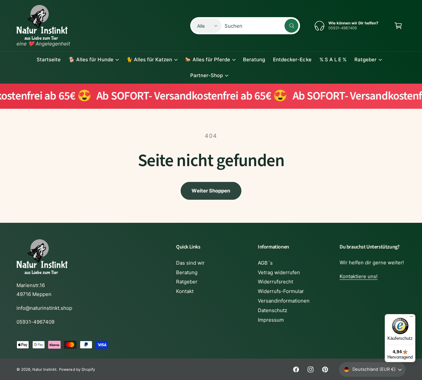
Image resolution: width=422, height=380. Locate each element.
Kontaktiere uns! (358, 276)
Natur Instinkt (44, 369)
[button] (398, 25)
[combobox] (261, 25)
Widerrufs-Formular (281, 291)
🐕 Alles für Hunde (91, 59)
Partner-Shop (206, 75)
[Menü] (411, 318)
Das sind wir (190, 263)
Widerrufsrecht (275, 281)
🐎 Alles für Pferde (207, 59)
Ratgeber (365, 59)
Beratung (186, 272)
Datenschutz (272, 310)
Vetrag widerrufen (279, 272)
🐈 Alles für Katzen (149, 59)
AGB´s (265, 263)
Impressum (271, 320)
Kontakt (185, 291)
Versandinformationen (284, 301)
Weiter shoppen (211, 191)
